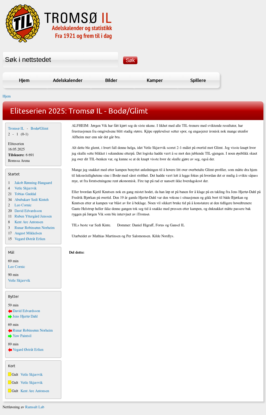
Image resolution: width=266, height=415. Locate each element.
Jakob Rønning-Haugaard (33, 182)
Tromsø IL (16, 128)
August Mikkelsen (28, 232)
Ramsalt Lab (34, 406)
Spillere (198, 80)
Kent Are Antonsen (29, 221)
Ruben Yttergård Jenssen (33, 216)
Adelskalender (68, 80)
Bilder (111, 80)
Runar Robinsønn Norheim (35, 227)
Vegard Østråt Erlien (30, 238)
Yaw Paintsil (22, 335)
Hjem (24, 80)
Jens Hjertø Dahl (25, 316)
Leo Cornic (23, 204)
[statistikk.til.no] (59, 42)
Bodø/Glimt (39, 128)
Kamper (155, 80)
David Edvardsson (28, 210)
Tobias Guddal (25, 193)
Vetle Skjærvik (26, 188)
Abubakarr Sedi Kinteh (32, 199)
